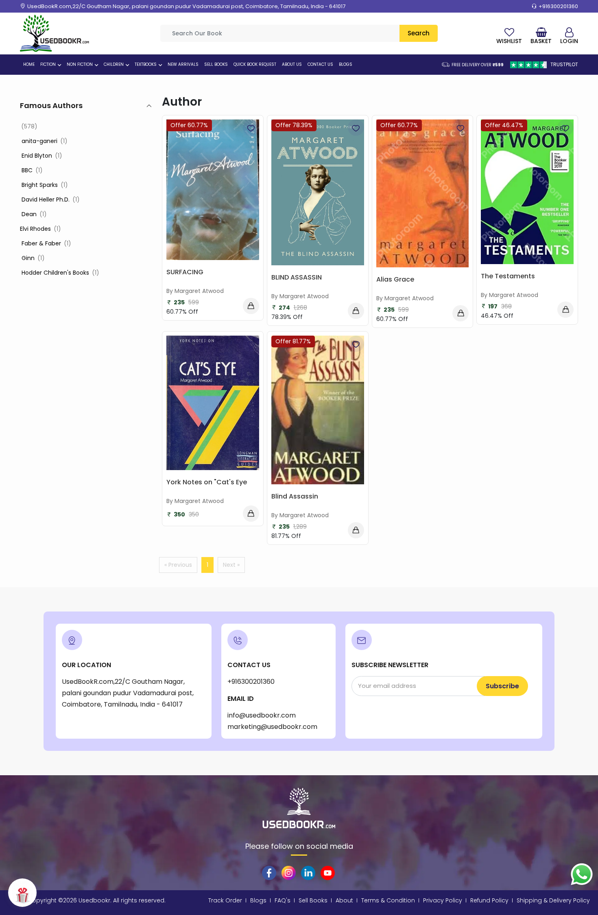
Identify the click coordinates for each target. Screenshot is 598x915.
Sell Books (216, 64)
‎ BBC (31, 170)
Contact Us (320, 64)
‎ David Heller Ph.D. (50, 199)
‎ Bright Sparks (44, 185)
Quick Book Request (255, 64)
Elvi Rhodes (40, 229)
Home (29, 64)
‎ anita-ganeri (44, 141)
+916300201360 (558, 6)
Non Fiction (80, 64)
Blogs (345, 64)
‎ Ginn (32, 258)
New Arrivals (183, 64)
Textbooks (146, 64)
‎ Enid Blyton (41, 156)
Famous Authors (51, 105)
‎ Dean (33, 214)
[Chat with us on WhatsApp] (582, 874)
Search (419, 33)
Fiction (48, 64)
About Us (292, 64)
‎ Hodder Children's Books (59, 273)
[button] (58, 65)
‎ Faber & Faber (45, 243)
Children (114, 64)
